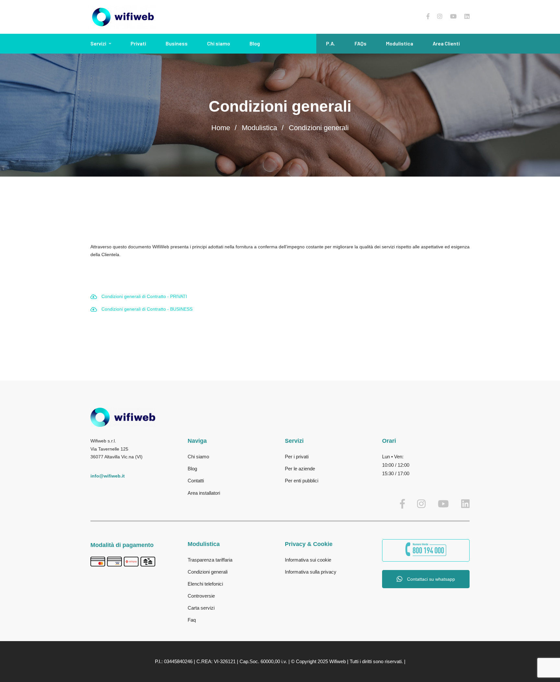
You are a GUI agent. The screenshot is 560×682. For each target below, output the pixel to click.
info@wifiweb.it (107, 475)
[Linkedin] (467, 17)
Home (220, 128)
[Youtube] (453, 17)
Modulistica (259, 128)
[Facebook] (428, 17)
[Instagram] (440, 17)
